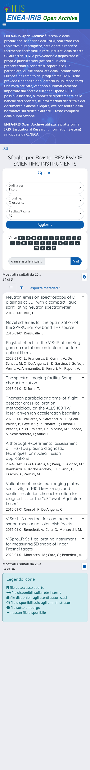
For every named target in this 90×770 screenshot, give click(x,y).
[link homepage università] (42, 18)
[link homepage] (15, 8)
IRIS (6, 148)
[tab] (11, 288)
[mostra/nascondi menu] (4, 25)
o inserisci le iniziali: (26, 261)
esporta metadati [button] (44, 288)
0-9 (21, 238)
